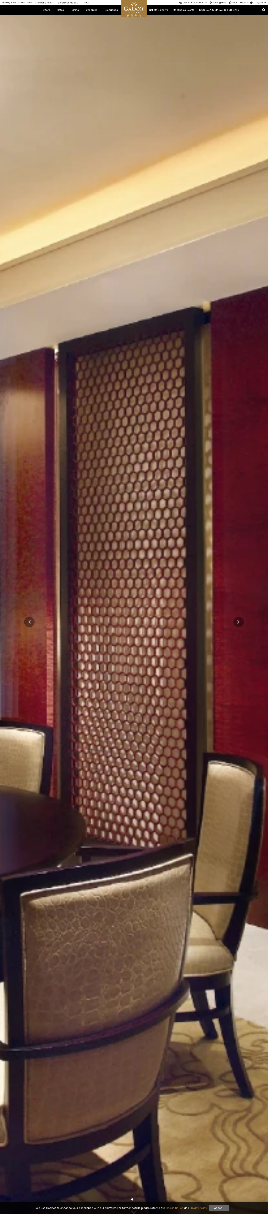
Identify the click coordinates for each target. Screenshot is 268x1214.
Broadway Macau (68, 2)
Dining (75, 10)
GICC (87, 2)
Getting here (219, 2)
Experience (111, 10)
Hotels (61, 10)
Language (260, 3)
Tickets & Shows (158, 10)
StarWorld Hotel (43, 2)
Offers (46, 10)
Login (235, 2)
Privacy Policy (198, 1208)
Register (244, 2)
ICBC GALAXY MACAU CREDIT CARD (219, 10)
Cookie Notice (174, 1208)
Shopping (92, 10)
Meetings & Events (183, 10)
